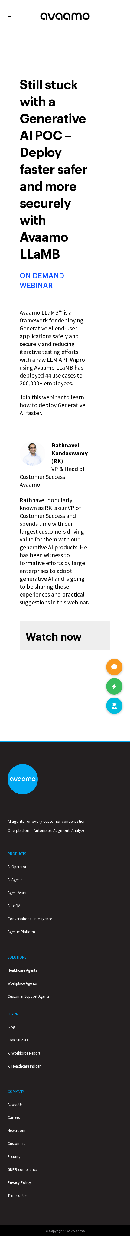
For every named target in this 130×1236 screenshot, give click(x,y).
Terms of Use (18, 1195)
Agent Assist (17, 892)
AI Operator (17, 866)
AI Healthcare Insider (24, 1066)
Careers (14, 1117)
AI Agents (15, 879)
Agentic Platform (21, 931)
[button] (114, 706)
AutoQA (14, 905)
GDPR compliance (22, 1169)
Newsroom (16, 1130)
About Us (15, 1104)
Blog (11, 1027)
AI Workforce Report (24, 1053)
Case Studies (18, 1040)
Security (14, 1156)
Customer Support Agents (28, 996)
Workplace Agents (22, 983)
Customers (16, 1143)
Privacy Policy (19, 1182)
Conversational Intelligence (30, 918)
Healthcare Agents (22, 970)
